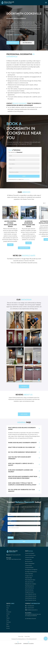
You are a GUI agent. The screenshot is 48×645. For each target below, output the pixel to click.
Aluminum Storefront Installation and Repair (28, 495)
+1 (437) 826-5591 (18, 171)
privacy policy (26, 451)
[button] (28, 642)
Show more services (24, 519)
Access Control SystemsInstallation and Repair (10, 495)
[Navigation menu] (46, 2)
